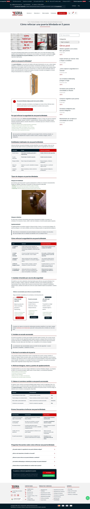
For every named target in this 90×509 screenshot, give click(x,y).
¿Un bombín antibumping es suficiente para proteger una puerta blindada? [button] (33, 461)
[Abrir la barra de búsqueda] (69, 13)
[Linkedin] (18, 495)
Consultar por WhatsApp (49, 475)
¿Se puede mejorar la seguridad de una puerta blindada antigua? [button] (33, 449)
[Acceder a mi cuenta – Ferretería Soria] (76, 13)
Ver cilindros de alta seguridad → (25, 109)
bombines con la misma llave (23, 327)
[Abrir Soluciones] (39, 13)
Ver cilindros (48, 472)
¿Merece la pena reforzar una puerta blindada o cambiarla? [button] (33, 457)
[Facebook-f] (12, 495)
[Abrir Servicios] (31, 13)
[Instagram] (15, 495)
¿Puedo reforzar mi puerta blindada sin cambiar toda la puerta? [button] (33, 465)
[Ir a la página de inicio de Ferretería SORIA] (17, 17)
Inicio (29, 22)
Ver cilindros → (20, 317)
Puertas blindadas (35, 22)
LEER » (61, 54)
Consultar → (48, 317)
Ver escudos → (34, 317)
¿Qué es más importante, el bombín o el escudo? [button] (33, 453)
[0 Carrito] (72, 13)
